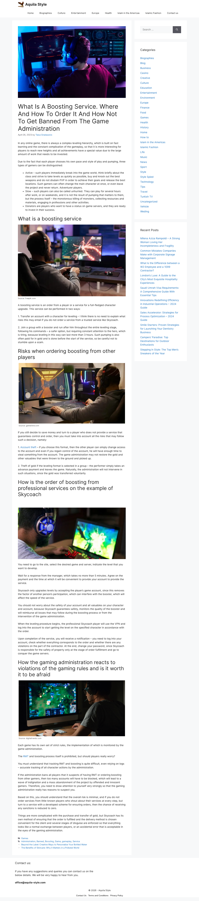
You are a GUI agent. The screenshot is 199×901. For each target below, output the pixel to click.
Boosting (49, 841)
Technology (147, 181)
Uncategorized (148, 201)
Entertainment (78, 13)
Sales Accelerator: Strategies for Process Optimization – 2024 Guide (159, 316)
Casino (144, 73)
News (143, 162)
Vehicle (144, 206)
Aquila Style (36, 4)
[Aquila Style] (21, 4)
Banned (40, 841)
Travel (143, 191)
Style (143, 171)
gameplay (67, 841)
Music (143, 157)
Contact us (172, 13)
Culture (61, 13)
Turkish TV (146, 196)
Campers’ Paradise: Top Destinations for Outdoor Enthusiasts (154, 341)
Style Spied (147, 176)
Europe (95, 13)
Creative (145, 78)
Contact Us (81, 895)
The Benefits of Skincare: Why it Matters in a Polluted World (50, 847)
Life (142, 152)
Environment (147, 97)
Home (31, 13)
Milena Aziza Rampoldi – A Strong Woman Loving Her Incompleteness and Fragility (160, 242)
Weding (144, 211)
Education (146, 87)
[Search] (177, 29)
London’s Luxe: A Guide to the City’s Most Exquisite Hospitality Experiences (158, 279)
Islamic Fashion (153, 13)
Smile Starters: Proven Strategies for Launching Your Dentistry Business (159, 328)
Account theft (28, 447)
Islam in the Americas (129, 13)
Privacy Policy (116, 895)
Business (145, 68)
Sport (143, 167)
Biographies (45, 13)
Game (58, 841)
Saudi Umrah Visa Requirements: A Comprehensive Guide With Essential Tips (159, 291)
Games (24, 838)
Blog (142, 63)
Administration (28, 841)
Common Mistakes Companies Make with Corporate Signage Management (158, 254)
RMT (26, 756)
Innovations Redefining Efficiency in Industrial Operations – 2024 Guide (159, 304)
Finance (144, 107)
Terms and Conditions (98, 895)
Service (76, 841)
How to (144, 137)
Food (143, 112)
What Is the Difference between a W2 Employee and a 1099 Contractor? (160, 267)
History (144, 127)
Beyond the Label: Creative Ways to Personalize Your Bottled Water (54, 844)
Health (108, 13)
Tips (142, 186)
